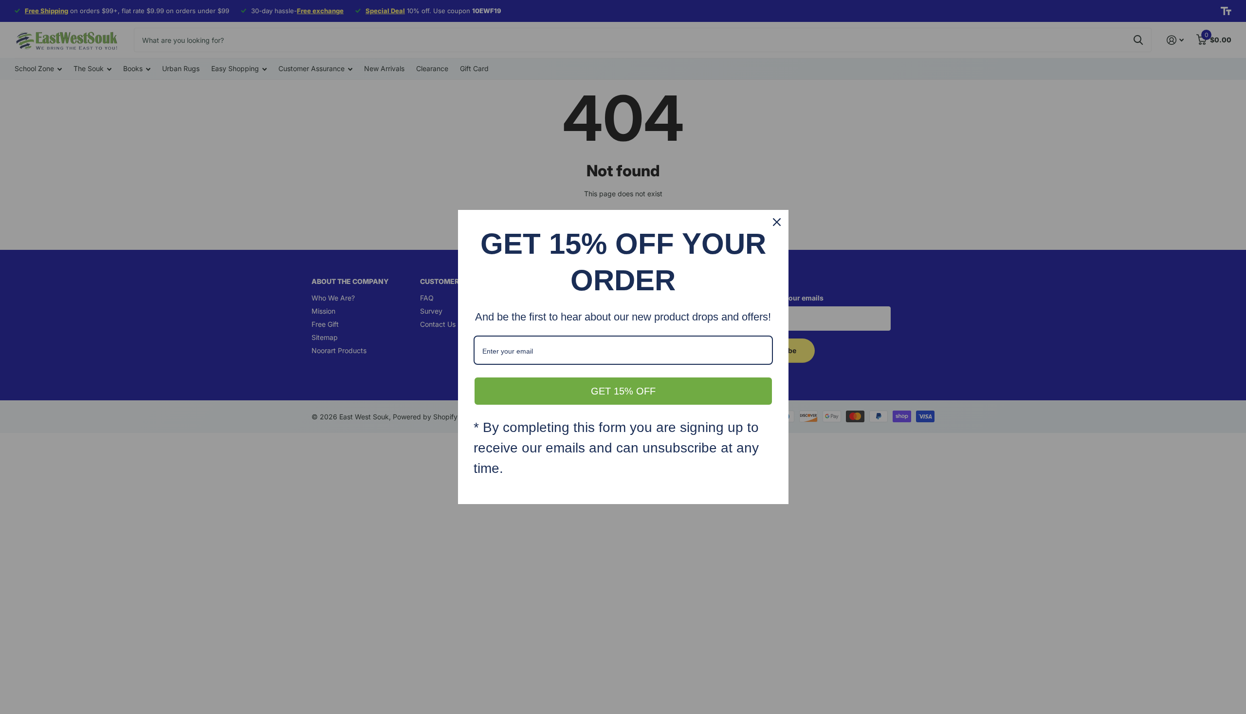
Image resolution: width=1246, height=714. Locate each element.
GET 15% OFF (623, 391)
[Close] (776, 222)
